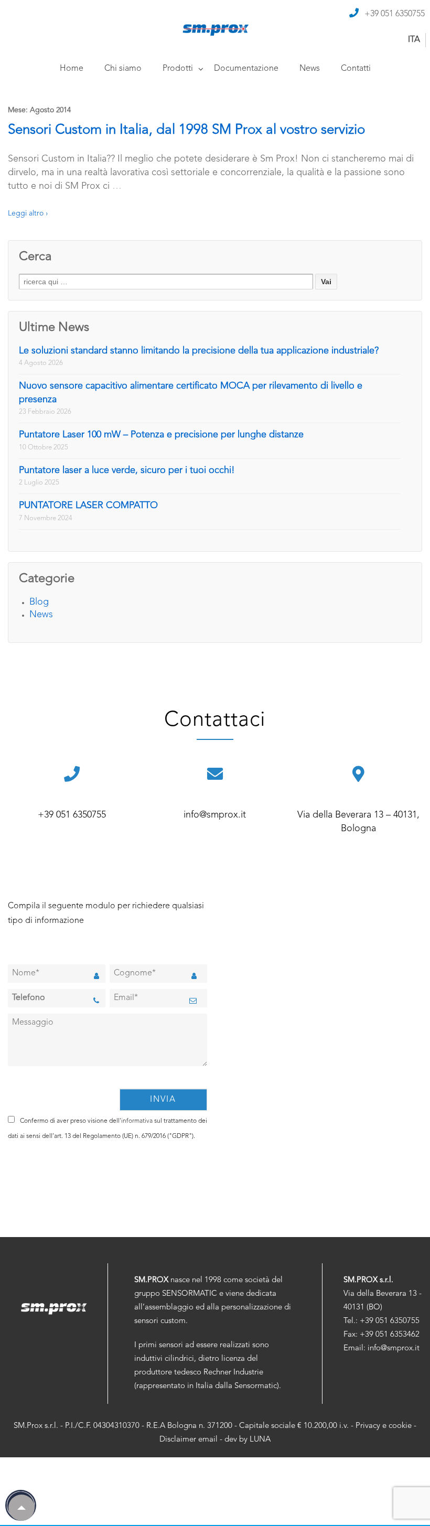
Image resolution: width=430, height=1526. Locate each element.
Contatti (356, 69)
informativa (137, 1121)
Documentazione (246, 69)
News (309, 69)
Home (71, 69)
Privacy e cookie (384, 1426)
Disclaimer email (188, 1440)
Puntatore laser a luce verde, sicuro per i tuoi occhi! (127, 470)
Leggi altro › (28, 213)
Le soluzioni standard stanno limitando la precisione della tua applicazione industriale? (199, 351)
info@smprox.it (215, 815)
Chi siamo (123, 69)
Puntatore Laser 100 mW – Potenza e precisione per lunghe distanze (161, 434)
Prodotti (178, 69)
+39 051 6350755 (394, 14)
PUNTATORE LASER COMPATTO (88, 505)
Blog (39, 602)
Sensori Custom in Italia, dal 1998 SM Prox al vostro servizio (186, 130)
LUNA (260, 1440)
